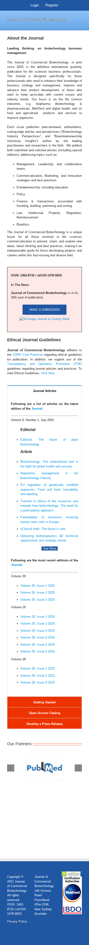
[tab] (44, 390)
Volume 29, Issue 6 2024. (38, 651)
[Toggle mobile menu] (80, 19)
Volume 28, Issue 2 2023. (38, 675)
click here (47, 373)
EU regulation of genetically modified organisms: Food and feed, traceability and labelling (49, 489)
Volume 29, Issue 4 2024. (38, 637)
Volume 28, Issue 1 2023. (38, 668)
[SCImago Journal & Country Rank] (44, 319)
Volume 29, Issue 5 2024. (38, 644)
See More (49, 548)
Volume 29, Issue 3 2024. (38, 630)
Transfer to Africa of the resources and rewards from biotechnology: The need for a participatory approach (49, 505)
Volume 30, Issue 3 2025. (38, 599)
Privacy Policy (17, 921)
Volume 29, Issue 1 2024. (38, 616)
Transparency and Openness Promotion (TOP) (44, 364)
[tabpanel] (44, 546)
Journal (36, 408)
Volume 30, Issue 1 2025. (38, 585)
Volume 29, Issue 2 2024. (38, 623)
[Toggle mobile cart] (80, 24)
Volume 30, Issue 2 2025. (38, 592)
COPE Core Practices (28, 354)
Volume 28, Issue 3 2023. (38, 682)
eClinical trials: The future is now (42, 529)
